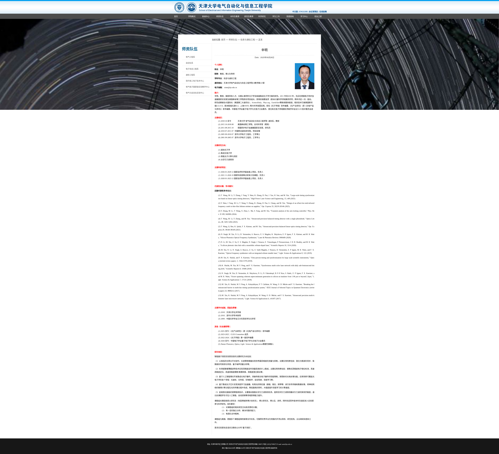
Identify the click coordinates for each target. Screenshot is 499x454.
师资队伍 (220, 16)
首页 (176, 16)
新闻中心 (205, 16)
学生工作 (276, 16)
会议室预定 (313, 12)
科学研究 (262, 16)
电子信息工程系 (192, 68)
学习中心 (304, 16)
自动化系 (189, 62)
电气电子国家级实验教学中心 (197, 86)
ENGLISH (303, 12)
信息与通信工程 (247, 40)
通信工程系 (190, 74)
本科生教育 (234, 16)
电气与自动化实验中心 (195, 92)
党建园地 (290, 16)
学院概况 (191, 16)
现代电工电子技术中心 (195, 80)
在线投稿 (323, 12)
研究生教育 (248, 16)
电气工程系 (190, 56)
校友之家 (318, 16)
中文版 (295, 12)
